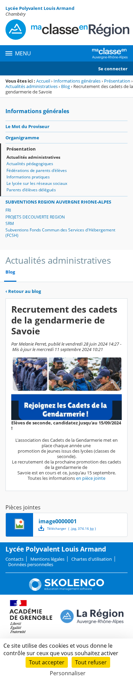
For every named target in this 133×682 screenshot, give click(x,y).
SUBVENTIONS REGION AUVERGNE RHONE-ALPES (58, 202)
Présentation (117, 81)
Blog (65, 86)
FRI (8, 210)
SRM (9, 223)
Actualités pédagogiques (29, 164)
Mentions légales (47, 559)
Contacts (14, 559)
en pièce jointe (90, 478)
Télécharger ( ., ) (71, 528)
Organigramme (22, 138)
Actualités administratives (31, 86)
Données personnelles (30, 564)
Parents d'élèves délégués (31, 190)
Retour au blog (23, 291)
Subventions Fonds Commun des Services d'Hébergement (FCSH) (60, 232)
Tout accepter (46, 662)
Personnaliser (68, 673)
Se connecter (113, 69)
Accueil (43, 81)
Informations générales (77, 81)
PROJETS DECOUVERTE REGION (35, 217)
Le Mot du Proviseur (27, 126)
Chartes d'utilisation (91, 559)
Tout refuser (91, 662)
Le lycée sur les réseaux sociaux (36, 183)
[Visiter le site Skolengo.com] (66, 589)
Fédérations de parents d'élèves (36, 170)
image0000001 (58, 521)
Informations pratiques (28, 177)
